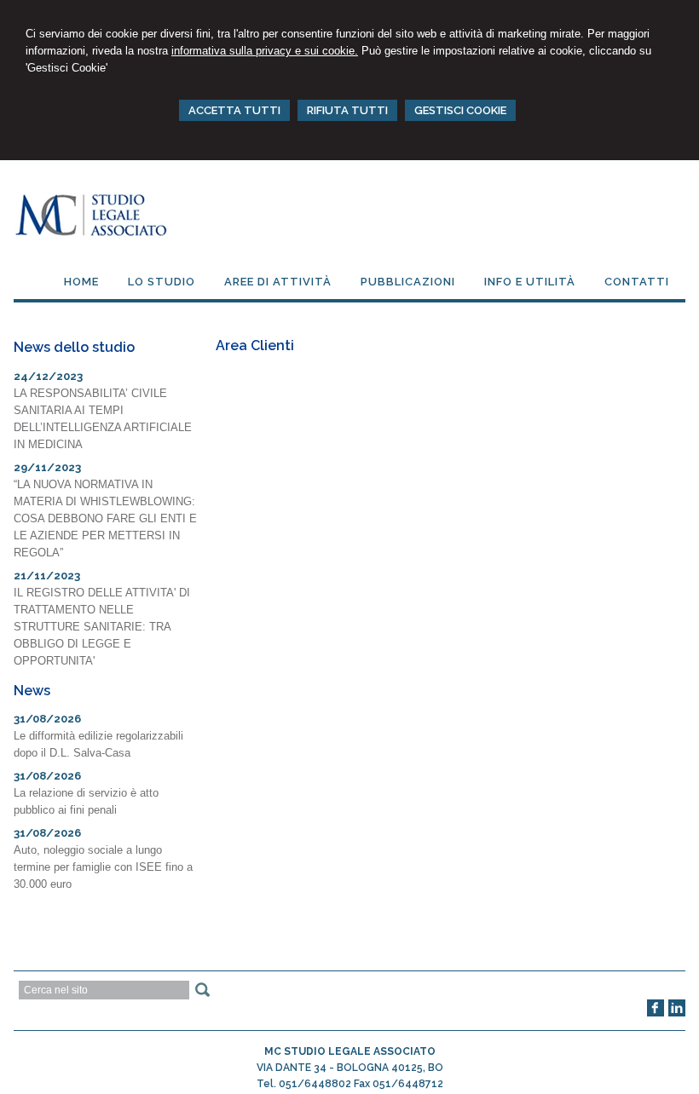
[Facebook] (655, 1013)
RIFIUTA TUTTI (347, 110)
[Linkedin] (676, 1013)
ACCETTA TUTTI (234, 110)
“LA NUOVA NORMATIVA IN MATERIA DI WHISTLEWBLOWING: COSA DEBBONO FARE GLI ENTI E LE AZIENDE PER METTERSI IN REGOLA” (105, 518)
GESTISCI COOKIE (460, 110)
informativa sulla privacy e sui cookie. (264, 50)
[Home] (92, 235)
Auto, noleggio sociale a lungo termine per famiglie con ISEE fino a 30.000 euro (103, 867)
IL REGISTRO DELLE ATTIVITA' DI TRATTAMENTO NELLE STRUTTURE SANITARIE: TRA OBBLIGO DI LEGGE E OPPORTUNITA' (102, 626)
